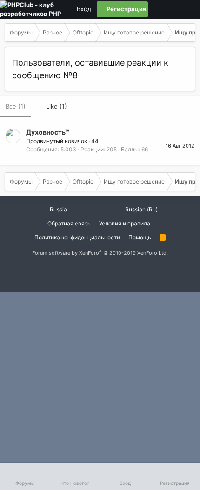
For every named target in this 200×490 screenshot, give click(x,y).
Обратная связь (69, 223)
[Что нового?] (187, 9)
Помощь (139, 237)
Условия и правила (124, 223)
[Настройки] (156, 9)
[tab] (52, 106)
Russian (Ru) (141, 209)
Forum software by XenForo (100, 253)
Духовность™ (47, 132)
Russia (57, 209)
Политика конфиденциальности (77, 237)
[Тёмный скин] (172, 9)
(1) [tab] (16, 106)
